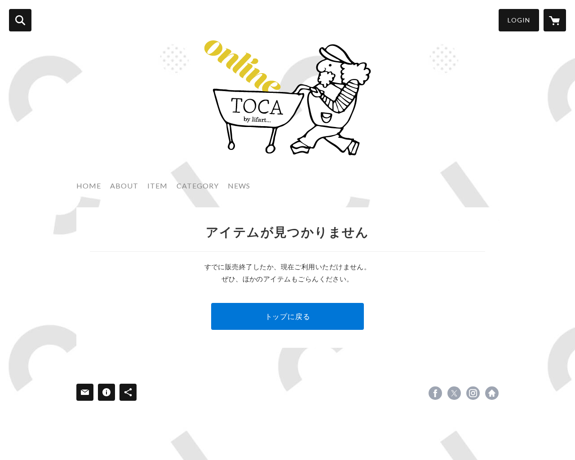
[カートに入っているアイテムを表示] (555, 20)
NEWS (239, 185)
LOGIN (519, 20)
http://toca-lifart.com (492, 393)
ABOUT (124, 185)
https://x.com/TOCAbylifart (454, 393)
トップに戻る (287, 316)
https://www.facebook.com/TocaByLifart (435, 393)
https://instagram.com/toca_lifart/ (473, 393)
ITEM (157, 185)
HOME (88, 185)
